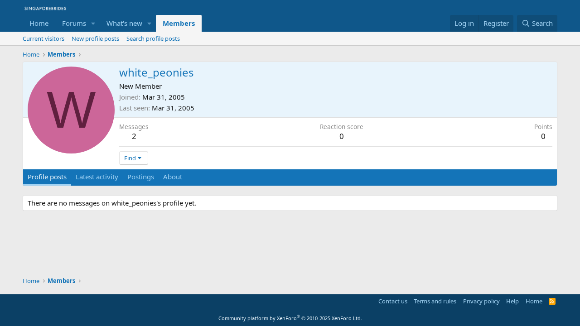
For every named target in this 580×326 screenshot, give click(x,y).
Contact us (392, 301)
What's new (124, 23)
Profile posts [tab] (47, 176)
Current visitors (43, 38)
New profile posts (95, 38)
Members (179, 23)
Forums (74, 23)
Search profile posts (153, 38)
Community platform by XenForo (290, 318)
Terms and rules (435, 301)
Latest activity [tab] (97, 176)
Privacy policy (481, 301)
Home (38, 23)
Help (512, 301)
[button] (93, 23)
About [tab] (172, 176)
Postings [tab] (140, 176)
